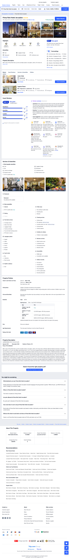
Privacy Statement (28, 518)
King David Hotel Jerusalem (25, 456)
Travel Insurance (55, 5)
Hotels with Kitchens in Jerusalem (13, 482)
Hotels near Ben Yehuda (37, 472)
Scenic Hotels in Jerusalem (33, 480)
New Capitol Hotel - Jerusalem (27, 458)
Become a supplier (50, 521)
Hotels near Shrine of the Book (42, 474)
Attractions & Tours (31, 5)
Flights (13, 5)
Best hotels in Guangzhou (11, 490)
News (25, 512)
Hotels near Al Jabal (10, 469)
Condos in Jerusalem (10, 480)
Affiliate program (49, 514)
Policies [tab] (32, 72)
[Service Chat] (66, 553)
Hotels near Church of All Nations (39, 469)
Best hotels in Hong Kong (22, 487)
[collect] (66, 543)
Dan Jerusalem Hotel (22, 464)
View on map (49, 67)
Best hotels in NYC (22, 490)
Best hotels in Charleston (43, 496)
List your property (49, 516)
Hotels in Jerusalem (50, 424)
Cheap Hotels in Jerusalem (21, 480)
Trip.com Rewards (49, 512)
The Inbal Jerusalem (45, 464)
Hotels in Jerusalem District (38, 424)
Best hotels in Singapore (32, 490)
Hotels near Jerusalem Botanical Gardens (26, 474)
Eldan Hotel (36, 458)
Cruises (48, 5)
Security (47, 523)
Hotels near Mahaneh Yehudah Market (23, 469)
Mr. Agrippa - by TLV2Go (11, 461)
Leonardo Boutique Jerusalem (12, 453)
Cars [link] (23, 5)
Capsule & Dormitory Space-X (12, 456)
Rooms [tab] (4, 72)
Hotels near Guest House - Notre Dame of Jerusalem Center (18, 472)
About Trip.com (27, 509)
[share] (66, 548)
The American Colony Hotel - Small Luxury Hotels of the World (30, 461)
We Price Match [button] (50, 19)
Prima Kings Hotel (44, 458)
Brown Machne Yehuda (24, 453)
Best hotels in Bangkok (45, 487)
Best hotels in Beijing (55, 487)
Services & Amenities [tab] (23, 72)
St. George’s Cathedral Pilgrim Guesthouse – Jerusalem (43, 456)
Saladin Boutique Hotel (41, 453)
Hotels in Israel (29, 424)
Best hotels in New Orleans (43, 493)
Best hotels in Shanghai (11, 487)
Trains (19, 5)
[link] (42, 2)
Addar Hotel (32, 453)
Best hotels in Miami (32, 493)
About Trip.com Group (28, 523)
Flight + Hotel (41, 5)
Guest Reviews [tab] (11, 72)
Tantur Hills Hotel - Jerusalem (34, 464)
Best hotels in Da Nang (11, 498)
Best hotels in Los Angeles (54, 496)
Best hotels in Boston (10, 496)
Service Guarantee (6, 512)
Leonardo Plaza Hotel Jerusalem (12, 458)
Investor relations (49, 509)
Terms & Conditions (28, 516)
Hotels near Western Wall (11, 474)
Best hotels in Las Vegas (34, 487)
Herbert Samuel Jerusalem (11, 464)
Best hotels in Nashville (54, 493)
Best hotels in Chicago (10, 493)
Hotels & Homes (6, 5)
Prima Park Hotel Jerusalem (13, 18)
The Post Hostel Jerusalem (50, 461)
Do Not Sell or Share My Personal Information (33, 521)
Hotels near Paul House (48, 472)
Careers (25, 514)
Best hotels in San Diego (21, 493)
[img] (15, 30)
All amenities (5, 57)
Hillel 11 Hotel (51, 458)
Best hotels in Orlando (20, 496)
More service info (5, 514)
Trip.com (18, 424)
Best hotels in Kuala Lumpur (44, 490)
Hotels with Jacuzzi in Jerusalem (46, 480)
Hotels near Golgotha (51, 469)
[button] (48, 2)
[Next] (66, 184)
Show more (5, 64)
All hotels (48, 518)
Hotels (23, 424)
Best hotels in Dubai (55, 490)
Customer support (6, 509)
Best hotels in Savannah (31, 496)
